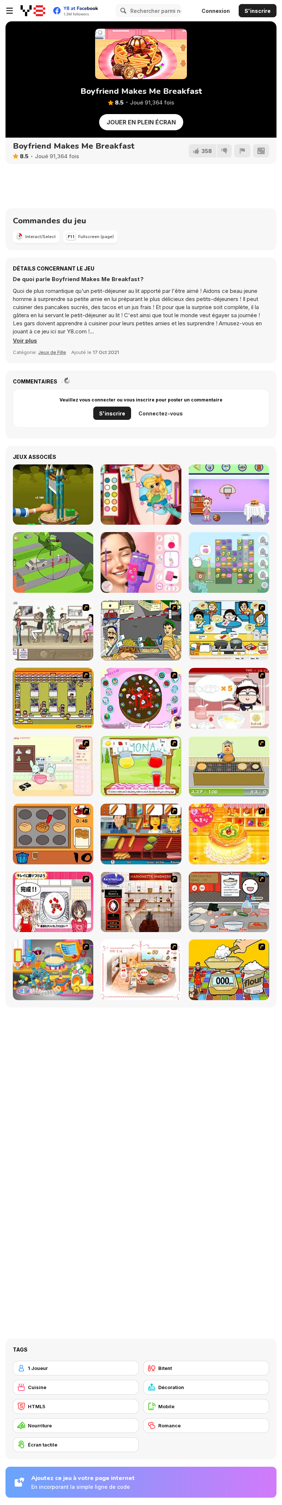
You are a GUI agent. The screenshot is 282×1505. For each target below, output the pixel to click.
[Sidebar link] (9, 10)
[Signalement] (242, 150)
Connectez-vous (160, 413)
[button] (25, 341)
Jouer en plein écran (141, 122)
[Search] (122, 10)
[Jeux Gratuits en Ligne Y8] (33, 10)
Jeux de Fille (52, 352)
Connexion (216, 11)
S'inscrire (258, 11)
